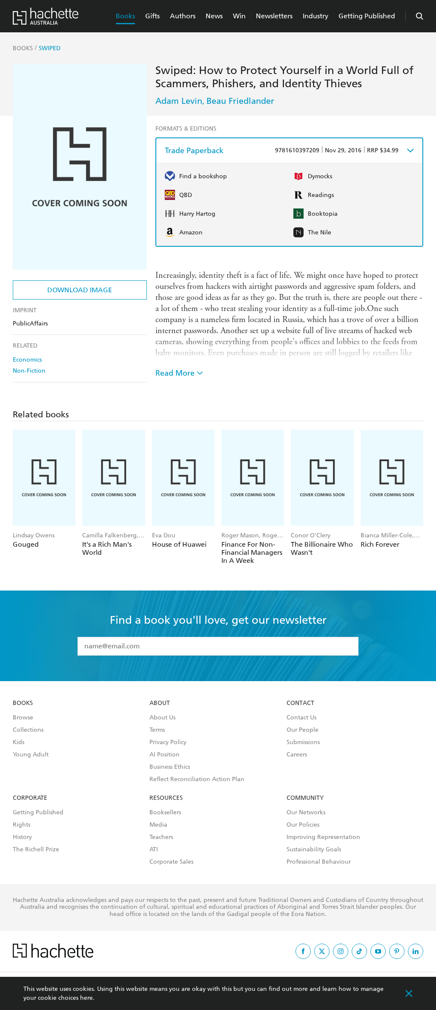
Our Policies (303, 825)
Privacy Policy (167, 742)
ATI (153, 850)
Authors (182, 16)
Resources (166, 798)
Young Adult (31, 755)
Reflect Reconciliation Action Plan (196, 779)
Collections (28, 730)
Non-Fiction (29, 370)
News (214, 16)
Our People (302, 730)
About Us (162, 718)
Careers (297, 755)
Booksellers (165, 813)
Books (125, 16)
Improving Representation (323, 837)
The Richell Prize (36, 850)
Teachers (161, 837)
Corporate (30, 798)
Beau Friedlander (240, 101)
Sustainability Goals (314, 850)
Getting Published (366, 16)
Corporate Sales (171, 862)
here (86, 997)
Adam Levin (178, 101)
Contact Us (301, 718)
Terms (157, 730)
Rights (21, 825)
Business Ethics (169, 767)
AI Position (164, 755)
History (22, 837)
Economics (27, 359)
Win (239, 16)
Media (158, 825)
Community (305, 798)
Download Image (79, 290)
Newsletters (274, 16)
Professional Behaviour (319, 862)
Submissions (303, 742)
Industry (315, 16)
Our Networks (306, 813)
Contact (300, 703)
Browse (23, 718)
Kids (18, 742)
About (159, 703)
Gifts (152, 16)
